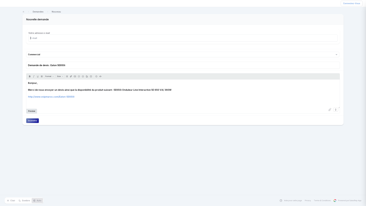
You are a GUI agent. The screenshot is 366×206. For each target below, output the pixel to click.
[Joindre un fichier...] (330, 109)
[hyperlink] (71, 76)
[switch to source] (100, 76)
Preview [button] (31, 111)
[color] (87, 76)
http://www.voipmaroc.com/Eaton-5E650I (51, 96)
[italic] (33, 76)
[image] (75, 76)
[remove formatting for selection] (96, 76)
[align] (41, 76)
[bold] (29, 76)
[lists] (67, 76)
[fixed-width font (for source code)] (91, 76)
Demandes (38, 11)
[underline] (37, 76)
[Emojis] (83, 76)
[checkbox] (79, 76)
